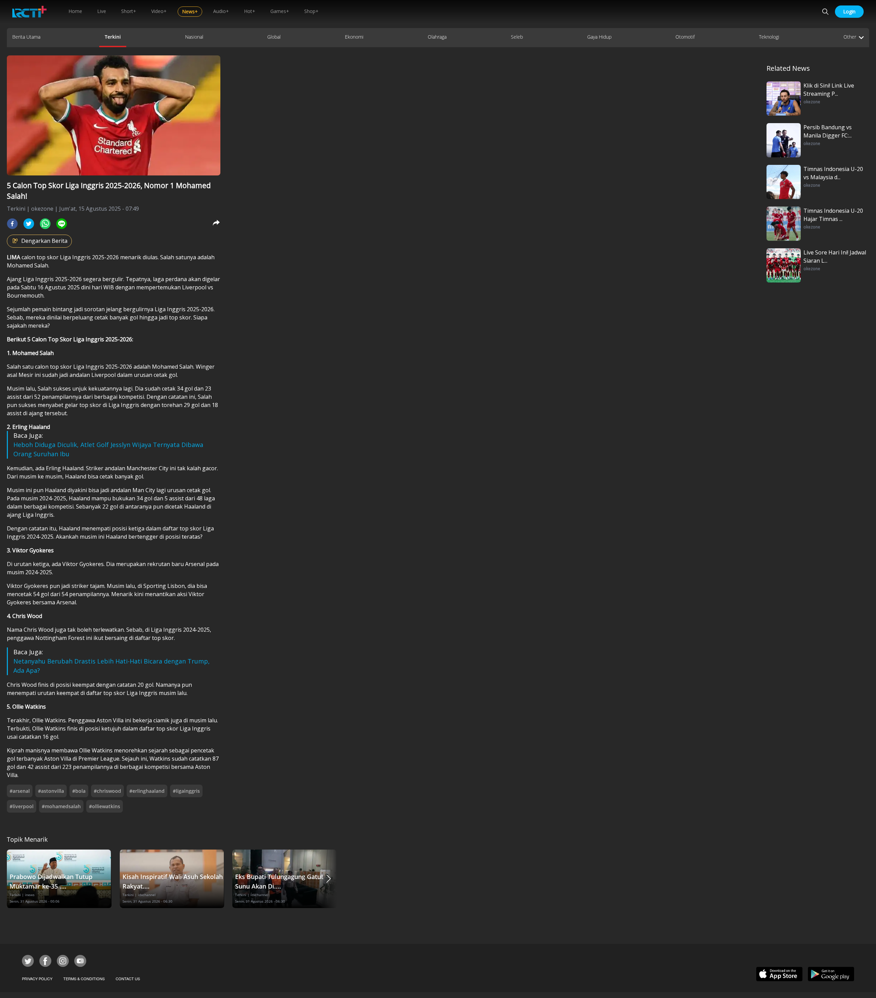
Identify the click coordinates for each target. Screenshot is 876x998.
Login (849, 11)
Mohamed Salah (27, 265)
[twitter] (28, 223)
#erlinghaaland (147, 791)
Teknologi (769, 37)
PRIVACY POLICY (37, 978)
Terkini (113, 37)
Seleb (517, 37)
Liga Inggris (75, 257)
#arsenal (20, 791)
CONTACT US (128, 978)
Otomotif (685, 37)
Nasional (194, 37)
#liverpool (22, 806)
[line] (61, 223)
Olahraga (437, 37)
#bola (79, 791)
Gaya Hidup (599, 37)
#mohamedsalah (61, 806)
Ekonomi (354, 37)
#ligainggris (186, 791)
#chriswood (107, 791)
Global (274, 37)
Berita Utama (26, 37)
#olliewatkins (104, 806)
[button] (328, 879)
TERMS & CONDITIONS (84, 978)
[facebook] (12, 223)
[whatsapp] (45, 223)
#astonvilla (51, 791)
